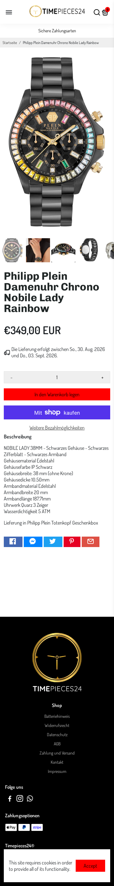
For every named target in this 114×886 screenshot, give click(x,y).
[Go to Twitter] (53, 542)
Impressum (57, 771)
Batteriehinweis (57, 716)
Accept (90, 866)
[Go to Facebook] (13, 542)
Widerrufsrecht (57, 725)
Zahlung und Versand (57, 752)
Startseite (10, 42)
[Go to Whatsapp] (30, 799)
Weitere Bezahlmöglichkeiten (57, 427)
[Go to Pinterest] (72, 542)
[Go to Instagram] (20, 799)
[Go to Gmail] (90, 542)
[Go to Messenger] (33, 542)
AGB (57, 743)
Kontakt (57, 762)
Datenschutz (57, 734)
